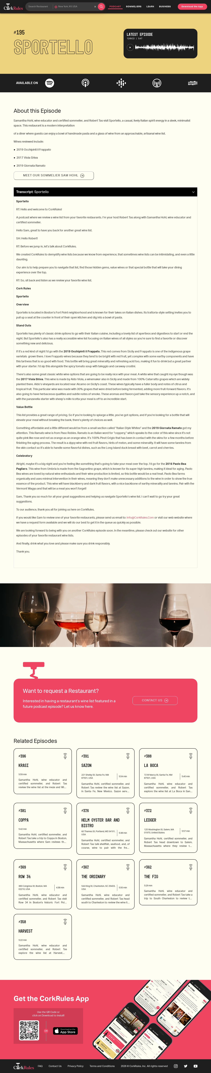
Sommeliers (133, 7)
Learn (150, 7)
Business (165, 7)
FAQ (40, 1066)
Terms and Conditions (102, 1066)
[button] (105, 192)
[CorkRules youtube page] (195, 1066)
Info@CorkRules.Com (140, 517)
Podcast (116, 6)
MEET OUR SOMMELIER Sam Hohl (50, 175)
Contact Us (55, 1066)
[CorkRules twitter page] (186, 1066)
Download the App (192, 7)
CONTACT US (152, 700)
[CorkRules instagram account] (176, 1066)
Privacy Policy (75, 1066)
